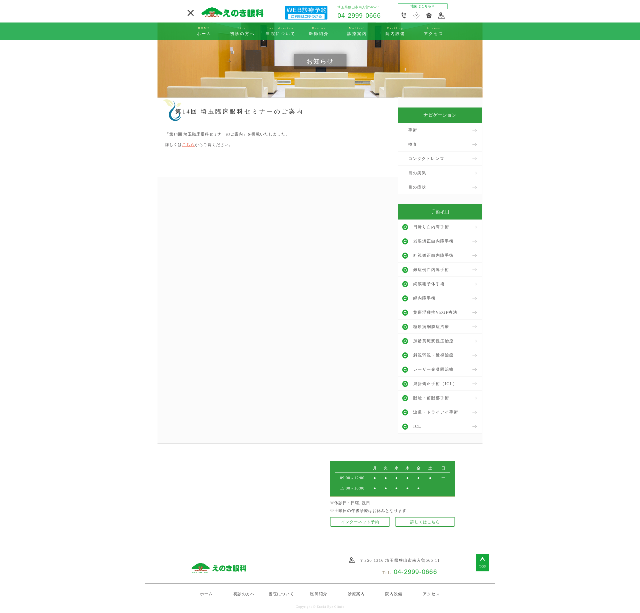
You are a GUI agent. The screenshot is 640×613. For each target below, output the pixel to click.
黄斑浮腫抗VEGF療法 (435, 312)
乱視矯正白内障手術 (433, 255)
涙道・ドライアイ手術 (435, 412)
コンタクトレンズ (426, 158)
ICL (417, 426)
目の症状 (417, 187)
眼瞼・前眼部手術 (431, 398)
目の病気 (417, 173)
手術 (412, 130)
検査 (412, 144)
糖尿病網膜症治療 (431, 326)
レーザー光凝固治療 (433, 369)
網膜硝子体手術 (429, 284)
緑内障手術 (424, 298)
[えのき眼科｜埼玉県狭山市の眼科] (232, 16)
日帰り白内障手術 (431, 227)
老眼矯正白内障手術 (433, 241)
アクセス (431, 594)
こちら (188, 144)
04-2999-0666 (359, 15)
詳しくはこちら (425, 522)
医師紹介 (318, 594)
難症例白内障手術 (431, 270)
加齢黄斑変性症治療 (433, 341)
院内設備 (393, 594)
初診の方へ (243, 594)
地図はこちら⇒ (422, 6)
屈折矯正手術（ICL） (435, 384)
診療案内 (356, 594)
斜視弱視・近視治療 (433, 355)
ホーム (206, 594)
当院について (281, 594)
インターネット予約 (360, 522)
